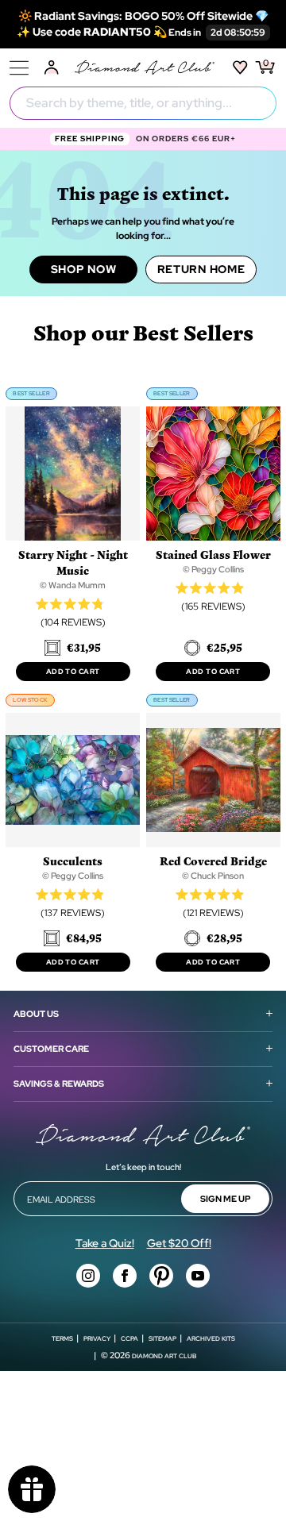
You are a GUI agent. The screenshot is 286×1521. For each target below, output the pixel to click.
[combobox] (143, 103)
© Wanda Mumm (73, 585)
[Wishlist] (240, 67)
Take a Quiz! (104, 1243)
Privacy (96, 1338)
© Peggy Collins (213, 569)
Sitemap (162, 1338)
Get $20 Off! (179, 1243)
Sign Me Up (225, 1198)
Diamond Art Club (164, 1356)
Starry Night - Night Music (73, 562)
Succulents (72, 860)
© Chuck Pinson (213, 875)
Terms (62, 1338)
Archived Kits (211, 1338)
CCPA (129, 1338)
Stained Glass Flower (213, 554)
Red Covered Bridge (213, 860)
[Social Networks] (88, 1276)
